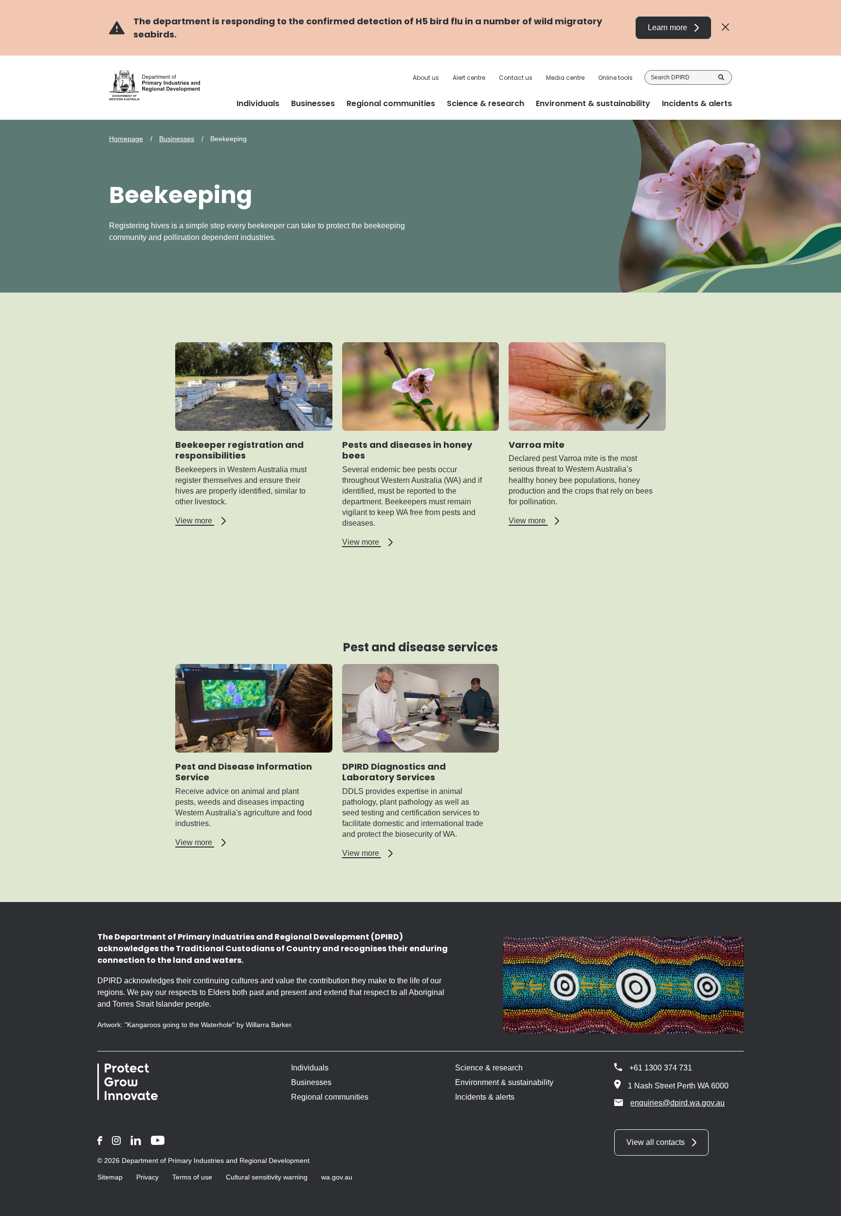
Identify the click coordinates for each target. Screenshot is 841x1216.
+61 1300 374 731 (660, 1068)
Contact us (515, 77)
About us (426, 77)
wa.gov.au (336, 1177)
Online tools (615, 77)
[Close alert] (725, 27)
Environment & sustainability (504, 1082)
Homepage (126, 139)
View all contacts (655, 1142)
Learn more (667, 27)
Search (721, 77)
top (822, 1202)
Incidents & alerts (484, 1097)
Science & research (489, 1068)
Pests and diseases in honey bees (407, 450)
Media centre (565, 77)
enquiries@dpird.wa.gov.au (677, 1103)
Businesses (176, 139)
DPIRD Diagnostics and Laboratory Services (394, 772)
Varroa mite (537, 445)
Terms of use (192, 1177)
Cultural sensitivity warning (267, 1177)
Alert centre (469, 77)
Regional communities (329, 1097)
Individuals (310, 1068)
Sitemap (110, 1177)
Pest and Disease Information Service (243, 772)
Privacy (147, 1177)
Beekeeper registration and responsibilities (239, 450)
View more (200, 521)
